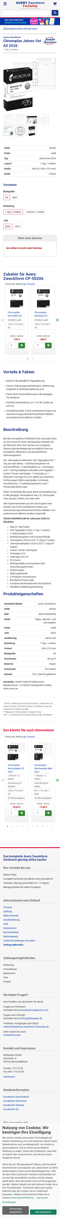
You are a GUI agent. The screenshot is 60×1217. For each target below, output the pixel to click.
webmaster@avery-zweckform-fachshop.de (26, 1026)
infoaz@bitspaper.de (31, 1018)
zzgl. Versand (28, 284)
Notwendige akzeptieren (15, 1210)
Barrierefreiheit (11, 932)
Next (57, 320)
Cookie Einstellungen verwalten (19, 940)
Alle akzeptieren (43, 1212)
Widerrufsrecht (11, 915)
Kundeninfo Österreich (14, 1101)
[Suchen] (55, 13)
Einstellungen (9, 1202)
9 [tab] (47, 826)
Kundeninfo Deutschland (16, 1096)
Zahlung (7, 911)
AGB (5, 924)
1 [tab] (27, 358)
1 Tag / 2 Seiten (13, 212)
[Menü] (5, 4)
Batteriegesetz (10, 936)
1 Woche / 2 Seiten (35, 212)
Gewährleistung (11, 919)
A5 (6, 197)
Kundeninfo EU (11, 1109)
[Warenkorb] (55, 4)
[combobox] (27, 13)
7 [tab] (37, 826)
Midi (14, 197)
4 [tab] (22, 826)
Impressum (9, 1076)
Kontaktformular (12, 1035)
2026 (7, 226)
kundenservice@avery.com (34, 1010)
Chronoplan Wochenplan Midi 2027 (43, 768)
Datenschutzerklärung (22, 1197)
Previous (2, 320)
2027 (17, 226)
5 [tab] (27, 826)
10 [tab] (52, 826)
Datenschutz (9, 928)
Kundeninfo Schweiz (13, 1105)
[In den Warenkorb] (21, 345)
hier (26, 709)
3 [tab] (17, 826)
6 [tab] (32, 826)
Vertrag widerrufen (13, 944)
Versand (7, 907)
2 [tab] (32, 358)
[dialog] (30, 1170)
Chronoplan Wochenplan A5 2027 (16, 768)
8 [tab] (42, 826)
